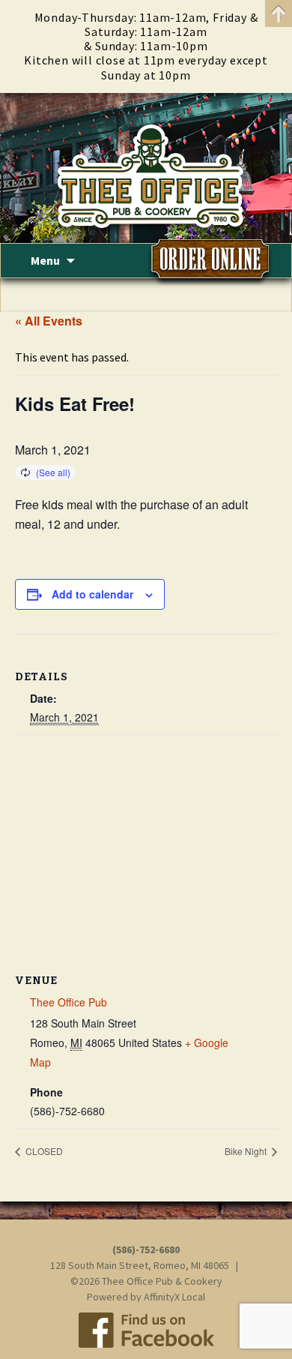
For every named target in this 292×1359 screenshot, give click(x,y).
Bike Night (247, 1150)
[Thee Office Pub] (146, 168)
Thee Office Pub (68, 1002)
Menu (45, 260)
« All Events (48, 320)
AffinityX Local (174, 1297)
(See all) (53, 472)
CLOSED (43, 1150)
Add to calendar (92, 594)
